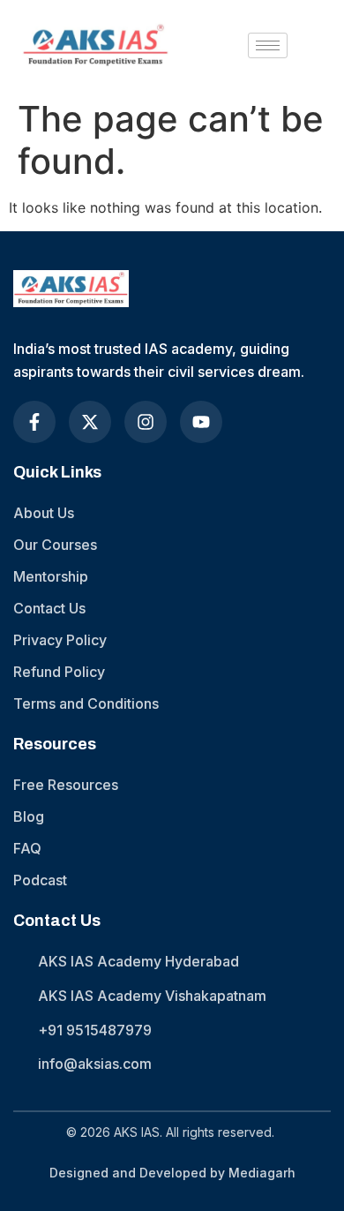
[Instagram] (145, 422)
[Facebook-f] (34, 422)
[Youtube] (201, 422)
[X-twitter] (90, 422)
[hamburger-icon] (268, 45)
